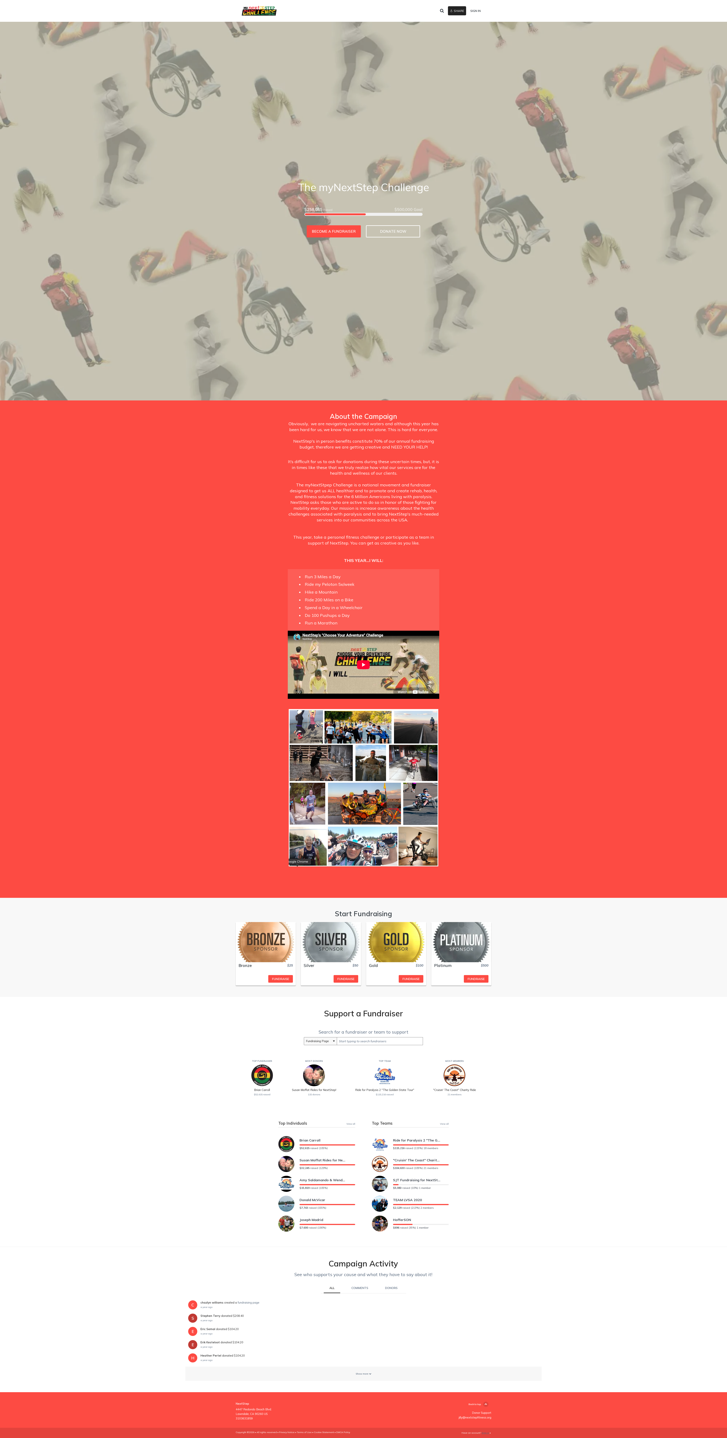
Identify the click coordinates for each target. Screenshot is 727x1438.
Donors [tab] (391, 1288)
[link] (259, 11)
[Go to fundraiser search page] (442, 11)
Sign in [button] (475, 11)
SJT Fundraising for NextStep (416, 1180)
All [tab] (332, 1288)
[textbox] (380, 1041)
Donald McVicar (312, 1200)
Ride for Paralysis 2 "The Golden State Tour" (416, 1140)
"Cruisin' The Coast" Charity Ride (416, 1160)
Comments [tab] (359, 1288)
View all (350, 1123)
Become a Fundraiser (334, 231)
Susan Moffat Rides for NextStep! (323, 1160)
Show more (362, 1373)
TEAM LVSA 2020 (407, 1200)
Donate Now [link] (393, 231)
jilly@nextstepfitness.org (475, 1417)
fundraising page (248, 1302)
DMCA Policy (343, 1432)
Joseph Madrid (311, 1220)
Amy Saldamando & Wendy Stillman (323, 1180)
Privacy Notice (287, 1432)
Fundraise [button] (280, 979)
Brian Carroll (310, 1140)
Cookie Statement (324, 1432)
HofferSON (402, 1220)
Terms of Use (304, 1432)
